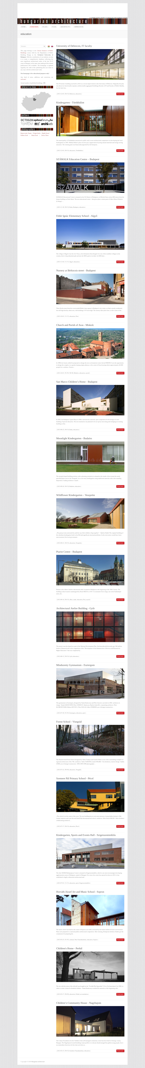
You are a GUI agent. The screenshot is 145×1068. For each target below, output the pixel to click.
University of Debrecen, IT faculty (74, 46)
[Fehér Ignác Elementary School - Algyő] (90, 234)
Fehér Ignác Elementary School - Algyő (76, 216)
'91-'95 (67, 373)
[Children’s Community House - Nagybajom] (90, 1021)
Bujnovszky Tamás (26, 133)
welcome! (23, 79)
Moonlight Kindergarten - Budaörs (74, 438)
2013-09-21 (60, 543)
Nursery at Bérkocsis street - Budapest (76, 270)
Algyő (71, 262)
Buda (70, 207)
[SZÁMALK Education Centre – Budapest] (90, 177)
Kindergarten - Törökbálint (70, 102)
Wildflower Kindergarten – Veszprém (75, 495)
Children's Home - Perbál (69, 948)
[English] (52, 46)
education (78, 94)
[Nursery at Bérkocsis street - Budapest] (90, 289)
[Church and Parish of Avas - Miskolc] (90, 343)
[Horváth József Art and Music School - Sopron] (90, 910)
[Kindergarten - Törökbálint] (90, 121)
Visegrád (78, 769)
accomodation (84, 994)
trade (74, 599)
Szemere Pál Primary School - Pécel (75, 778)
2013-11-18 (60, 207)
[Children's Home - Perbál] (90, 967)
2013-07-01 (60, 883)
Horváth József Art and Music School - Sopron (80, 891)
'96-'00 (71, 373)
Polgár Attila (36, 133)
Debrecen (72, 94)
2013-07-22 (60, 769)
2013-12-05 (60, 94)
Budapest (76, 207)
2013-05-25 (60, 939)
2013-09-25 (60, 429)
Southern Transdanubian (76, 1051)
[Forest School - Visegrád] (90, 740)
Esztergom (72, 713)
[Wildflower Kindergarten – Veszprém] (90, 513)
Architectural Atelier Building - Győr (75, 608)
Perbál (77, 994)
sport (83, 713)
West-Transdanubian (80, 939)
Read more (120, 94)
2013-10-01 (60, 316)
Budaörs (71, 486)
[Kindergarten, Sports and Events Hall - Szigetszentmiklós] (90, 853)
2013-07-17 (60, 826)
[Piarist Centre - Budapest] (90, 570)
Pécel (77, 826)
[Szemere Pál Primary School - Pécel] (90, 797)
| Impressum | (79, 27)
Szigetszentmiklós (84, 883)
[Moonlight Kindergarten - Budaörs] (90, 457)
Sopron (95, 939)
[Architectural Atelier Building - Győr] (90, 627)
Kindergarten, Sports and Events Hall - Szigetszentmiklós (86, 835)
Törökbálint (79, 150)
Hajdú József (45, 133)
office (71, 599)
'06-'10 (67, 94)
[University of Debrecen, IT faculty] (90, 64)
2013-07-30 (60, 713)
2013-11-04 (60, 262)
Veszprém (78, 543)
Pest (77, 316)
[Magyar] (49, 46)
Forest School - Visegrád (69, 721)
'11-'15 (67, 262)
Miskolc (76, 373)
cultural (71, 939)
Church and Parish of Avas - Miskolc (75, 325)
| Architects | (65, 27)
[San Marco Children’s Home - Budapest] (90, 400)
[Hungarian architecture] (72, 15)
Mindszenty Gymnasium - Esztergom (75, 665)
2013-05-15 (60, 1051)
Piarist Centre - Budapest (69, 551)
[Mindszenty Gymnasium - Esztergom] (90, 683)
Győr (70, 656)
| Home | (23, 27)
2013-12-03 (60, 150)
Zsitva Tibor (45, 135)
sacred (87, 373)
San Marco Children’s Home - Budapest (76, 381)
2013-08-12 (60, 656)
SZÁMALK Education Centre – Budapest (77, 159)
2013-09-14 (60, 599)
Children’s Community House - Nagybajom (78, 1003)
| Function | (34, 27)
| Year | (54, 27)
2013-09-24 (60, 486)
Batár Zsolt (35, 135)
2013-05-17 (60, 994)
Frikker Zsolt (24, 135)
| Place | (45, 27)
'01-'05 (67, 713)
